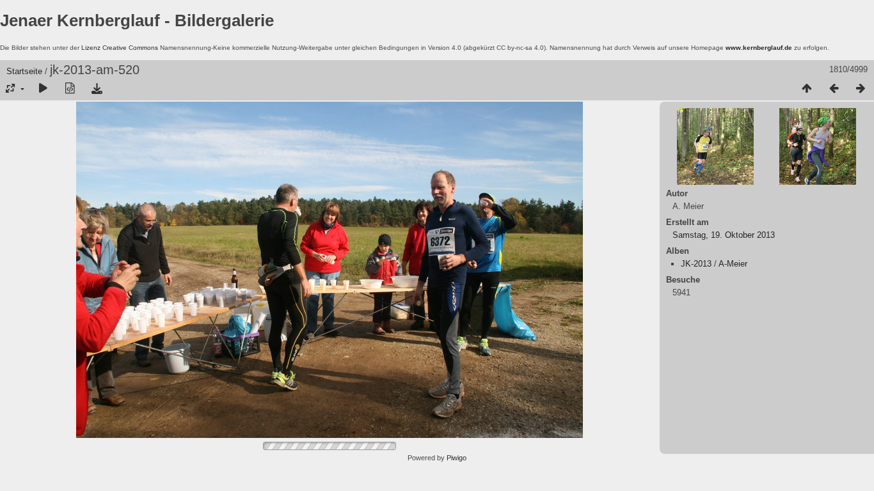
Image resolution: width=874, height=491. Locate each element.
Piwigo (456, 458)
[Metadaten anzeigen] (69, 88)
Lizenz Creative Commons (119, 47)
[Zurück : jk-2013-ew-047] (833, 88)
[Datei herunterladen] (96, 88)
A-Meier (733, 264)
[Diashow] (42, 88)
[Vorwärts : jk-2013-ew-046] (860, 88)
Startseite (24, 71)
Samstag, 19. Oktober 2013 (723, 235)
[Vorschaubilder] (806, 88)
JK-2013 (696, 264)
